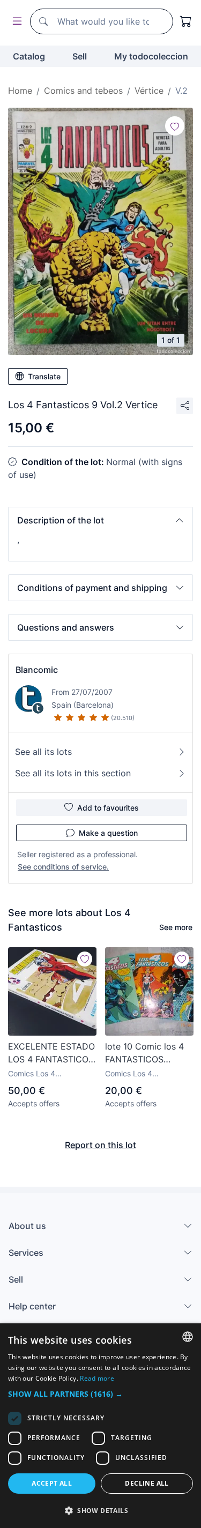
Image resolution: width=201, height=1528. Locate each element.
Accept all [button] (52, 1483)
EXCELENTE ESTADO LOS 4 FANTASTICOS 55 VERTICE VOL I (51, 1053)
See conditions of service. (63, 866)
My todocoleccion (151, 56)
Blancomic (37, 669)
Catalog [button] (29, 56)
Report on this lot (100, 1145)
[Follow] (174, 126)
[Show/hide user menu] (15, 21)
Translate (44, 376)
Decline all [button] (146, 1483)
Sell (79, 56)
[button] (100, 520)
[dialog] (100, 1425)
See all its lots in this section (73, 773)
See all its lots (43, 751)
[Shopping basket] (186, 21)
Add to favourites (108, 807)
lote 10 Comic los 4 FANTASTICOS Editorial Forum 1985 (147, 1053)
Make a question (108, 832)
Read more (97, 1378)
